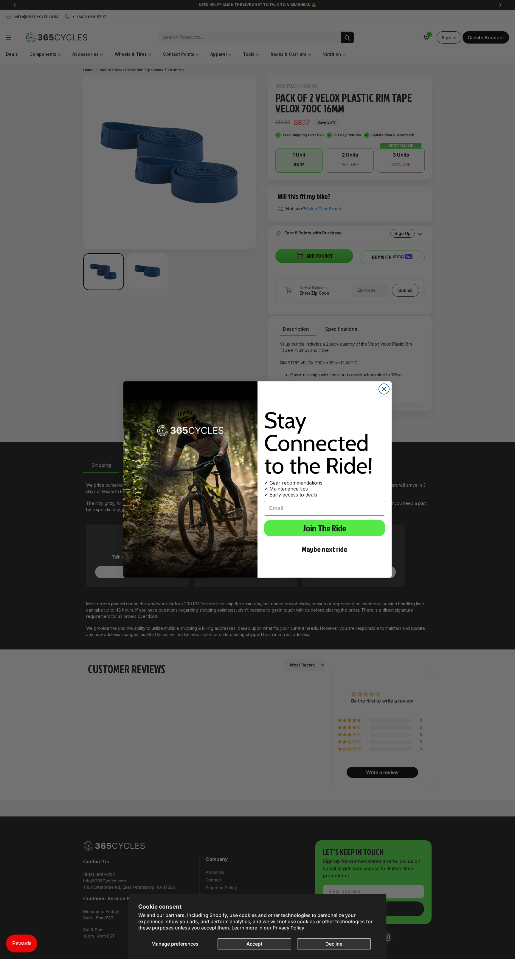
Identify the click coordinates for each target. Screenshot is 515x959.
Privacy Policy (288, 928)
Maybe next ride (324, 549)
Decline (333, 944)
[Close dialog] (384, 389)
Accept (254, 944)
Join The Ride (324, 528)
